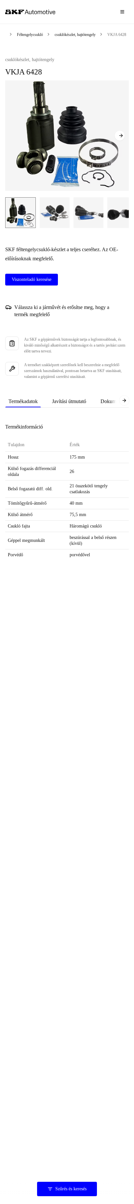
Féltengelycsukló (30, 34)
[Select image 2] (55, 212)
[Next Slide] (119, 135)
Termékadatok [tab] (23, 401)
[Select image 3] (88, 212)
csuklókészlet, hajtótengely (75, 34)
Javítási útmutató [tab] (69, 401)
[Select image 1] (20, 212)
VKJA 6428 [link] (116, 34)
